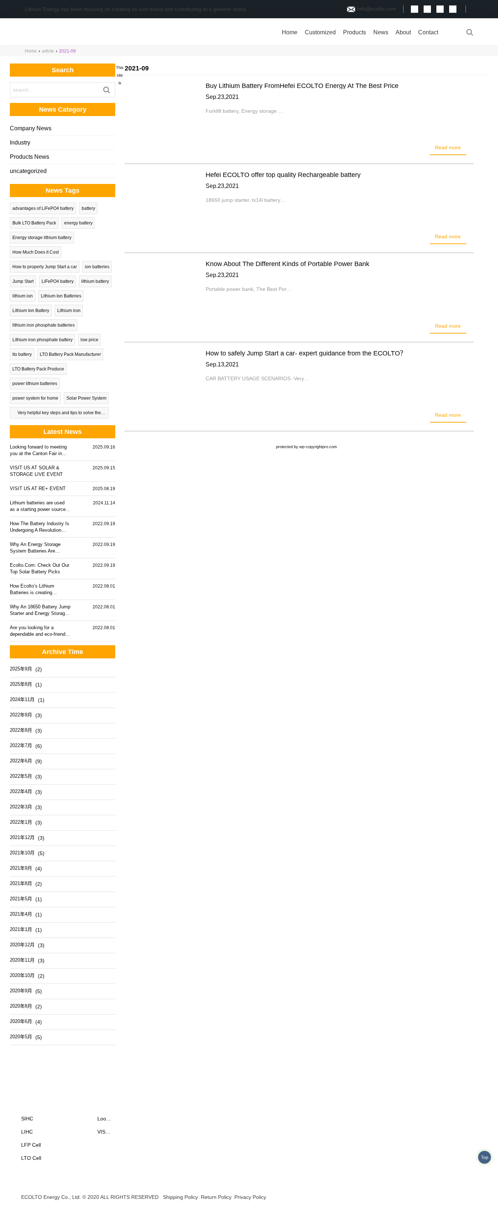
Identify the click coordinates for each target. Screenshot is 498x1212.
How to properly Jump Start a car (44, 266)
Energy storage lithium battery (41, 237)
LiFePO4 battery (58, 281)
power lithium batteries (34, 383)
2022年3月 (21, 806)
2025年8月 (21, 684)
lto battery (22, 354)
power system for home (35, 398)
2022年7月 (21, 745)
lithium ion (22, 296)
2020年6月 (21, 1021)
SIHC (27, 1118)
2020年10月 (22, 975)
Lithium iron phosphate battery (42, 339)
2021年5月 (21, 898)
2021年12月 (22, 837)
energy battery (78, 223)
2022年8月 (21, 730)
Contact (428, 32)
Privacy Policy (250, 1197)
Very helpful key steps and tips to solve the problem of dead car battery (59, 414)
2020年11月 (22, 960)
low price (89, 339)
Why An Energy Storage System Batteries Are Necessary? (35, 548)
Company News (30, 128)
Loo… (104, 1118)
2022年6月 (21, 760)
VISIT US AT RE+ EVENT (38, 488)
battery (88, 208)
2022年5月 (21, 776)
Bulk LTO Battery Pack (34, 223)
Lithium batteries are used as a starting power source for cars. (38, 506)
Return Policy (216, 1197)
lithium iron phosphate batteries (43, 325)
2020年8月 (21, 1006)
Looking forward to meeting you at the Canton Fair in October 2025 (38, 450)
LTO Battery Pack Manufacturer (70, 354)
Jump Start (23, 281)
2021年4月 (21, 914)
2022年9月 (21, 714)
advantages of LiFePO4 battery (43, 208)
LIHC (27, 1132)
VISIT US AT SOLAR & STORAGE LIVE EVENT (36, 471)
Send (471, 1198)
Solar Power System (86, 398)
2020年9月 (21, 990)
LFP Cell (31, 1145)
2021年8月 (21, 883)
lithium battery (95, 281)
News (380, 32)
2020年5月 (21, 1036)
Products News (29, 157)
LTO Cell (31, 1158)
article (48, 51)
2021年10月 (22, 852)
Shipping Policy (180, 1197)
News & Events (120, 1104)
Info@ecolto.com (376, 9)
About (403, 32)
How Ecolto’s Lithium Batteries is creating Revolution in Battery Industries (32, 589)
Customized (320, 32)
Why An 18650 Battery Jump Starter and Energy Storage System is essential (40, 610)
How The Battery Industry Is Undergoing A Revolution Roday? (39, 527)
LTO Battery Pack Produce (38, 369)
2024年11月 (22, 699)
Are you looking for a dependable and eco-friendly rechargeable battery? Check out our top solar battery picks (40, 631)
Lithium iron (69, 310)
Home (289, 32)
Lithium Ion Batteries (61, 296)
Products (354, 32)
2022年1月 (21, 822)
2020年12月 (22, 944)
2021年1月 (21, 929)
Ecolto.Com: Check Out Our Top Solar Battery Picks (39, 568)
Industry (20, 142)
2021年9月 (21, 868)
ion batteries (97, 266)
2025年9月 (21, 669)
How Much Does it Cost (35, 252)
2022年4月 (21, 791)
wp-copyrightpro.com (318, 447)
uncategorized (28, 171)
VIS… (103, 1132)
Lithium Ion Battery (30, 310)
